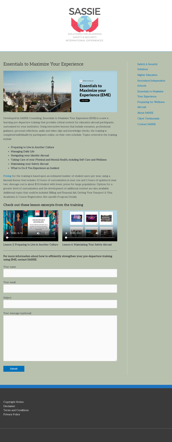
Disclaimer (9, 406)
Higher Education (147, 74)
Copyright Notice (13, 401)
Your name (9, 266)
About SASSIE (145, 112)
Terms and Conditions (16, 410)
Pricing (7, 176)
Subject (7, 297)
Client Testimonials (148, 118)
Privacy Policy (11, 414)
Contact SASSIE (146, 124)
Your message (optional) (17, 313)
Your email (9, 282)
